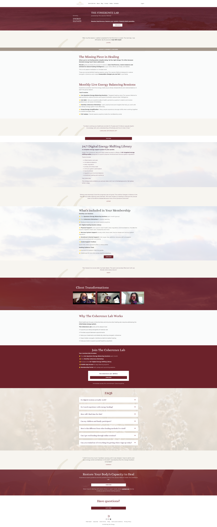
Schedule (116, 3)
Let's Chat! (108, 508)
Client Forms (102, 521)
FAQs (108, 521)
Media (111, 3)
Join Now (108, 138)
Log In (142, 3)
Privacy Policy (127, 521)
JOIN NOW (118, 25)
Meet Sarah (89, 521)
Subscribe (95, 521)
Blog (102, 3)
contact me (125, 489)
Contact (106, 3)
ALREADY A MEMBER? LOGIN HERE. (108, 49)
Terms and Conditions (117, 521)
